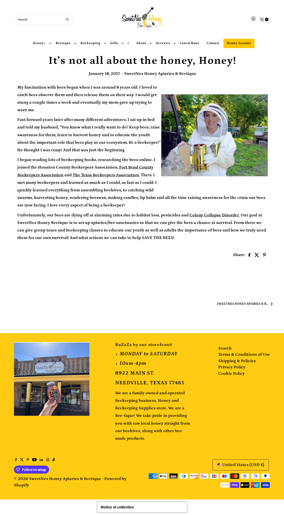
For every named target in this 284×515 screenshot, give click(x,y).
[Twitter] (22, 460)
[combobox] (43, 19)
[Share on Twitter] (257, 254)
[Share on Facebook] (249, 254)
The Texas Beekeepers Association (106, 175)
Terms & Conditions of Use (244, 354)
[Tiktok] (53, 460)
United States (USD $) (243, 465)
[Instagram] (47, 460)
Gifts (114, 43)
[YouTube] (34, 460)
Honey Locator (239, 43)
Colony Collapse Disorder (214, 215)
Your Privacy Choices (162, 507)
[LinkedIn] (41, 460)
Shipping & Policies (237, 361)
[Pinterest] (28, 460)
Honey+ (39, 43)
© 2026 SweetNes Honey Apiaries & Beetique (58, 478)
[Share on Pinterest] (264, 254)
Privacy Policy (231, 367)
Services (163, 43)
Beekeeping (91, 43)
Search (225, 348)
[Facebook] (16, 460)
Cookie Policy (231, 373)
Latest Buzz (189, 43)
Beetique (63, 43)
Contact (213, 43)
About (141, 43)
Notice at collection (117, 507)
